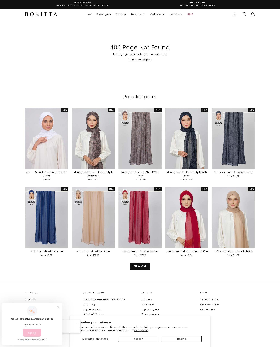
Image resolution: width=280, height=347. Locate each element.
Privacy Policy (141, 330)
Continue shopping (140, 59)
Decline (181, 339)
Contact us (30, 299)
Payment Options (92, 309)
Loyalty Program (150, 309)
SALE (190, 14)
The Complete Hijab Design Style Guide (104, 299)
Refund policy (207, 309)
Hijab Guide (176, 14)
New (89, 14)
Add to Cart (46, 165)
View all (140, 265)
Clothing (121, 14)
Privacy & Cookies (209, 304)
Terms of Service (209, 299)
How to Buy (89, 304)
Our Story (147, 299)
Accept (138, 339)
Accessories (138, 14)
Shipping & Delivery (93, 314)
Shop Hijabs (104, 14)
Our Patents (148, 304)
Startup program (151, 314)
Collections (157, 14)
